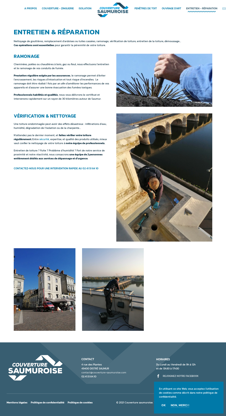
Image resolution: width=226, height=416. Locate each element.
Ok (163, 405)
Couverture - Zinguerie (58, 8)
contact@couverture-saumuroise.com (103, 372)
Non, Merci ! (180, 405)
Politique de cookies (80, 402)
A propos (30, 8)
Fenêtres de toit (146, 8)
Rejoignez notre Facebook (181, 376)
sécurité (44, 139)
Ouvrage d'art (171, 8)
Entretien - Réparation (201, 8)
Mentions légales (17, 402)
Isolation (85, 8)
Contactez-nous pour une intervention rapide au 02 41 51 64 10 (56, 168)
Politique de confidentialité (47, 402)
